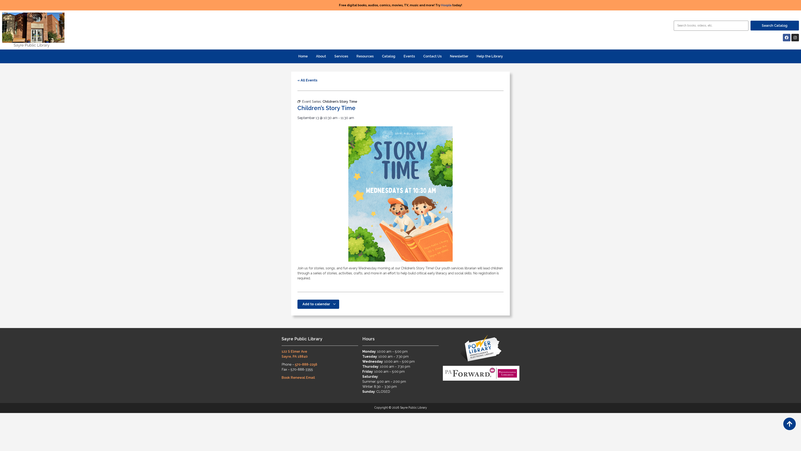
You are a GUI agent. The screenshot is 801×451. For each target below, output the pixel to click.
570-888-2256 (306, 364)
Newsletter (459, 56)
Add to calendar (316, 304)
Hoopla (446, 5)
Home (303, 56)
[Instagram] (795, 37)
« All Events (307, 80)
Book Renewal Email (298, 378)
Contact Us (432, 56)
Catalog (388, 56)
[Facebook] (786, 37)
